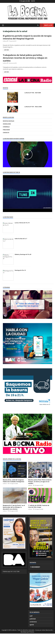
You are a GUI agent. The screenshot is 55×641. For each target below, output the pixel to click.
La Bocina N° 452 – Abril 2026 (32, 92)
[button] (3, 25)
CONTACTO (6, 132)
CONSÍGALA (6, 127)
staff (31, 616)
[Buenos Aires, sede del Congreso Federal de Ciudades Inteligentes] (15, 470)
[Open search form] (38, 25)
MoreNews (23, 632)
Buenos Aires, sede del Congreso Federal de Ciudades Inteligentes (13, 480)
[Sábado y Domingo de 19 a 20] (8, 259)
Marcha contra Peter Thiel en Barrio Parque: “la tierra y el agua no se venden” (39, 481)
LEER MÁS (7, 50)
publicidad (33, 619)
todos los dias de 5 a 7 (21, 238)
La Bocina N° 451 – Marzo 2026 (33, 106)
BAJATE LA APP (48, 25)
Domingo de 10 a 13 (20, 270)
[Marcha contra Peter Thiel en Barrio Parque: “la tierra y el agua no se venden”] (40, 470)
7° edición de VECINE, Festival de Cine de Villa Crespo (38, 506)
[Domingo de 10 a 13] (8, 275)
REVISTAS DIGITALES (8, 121)
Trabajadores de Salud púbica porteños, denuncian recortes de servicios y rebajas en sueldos (25, 58)
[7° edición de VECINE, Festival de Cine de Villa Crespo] (40, 495)
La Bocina (5, 41)
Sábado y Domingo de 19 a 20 (23, 254)
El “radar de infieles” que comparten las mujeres (27, 304)
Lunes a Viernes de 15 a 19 (22, 223)
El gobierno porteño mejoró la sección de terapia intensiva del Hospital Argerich (27, 37)
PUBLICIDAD (6, 130)
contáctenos (33, 622)
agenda (32, 624)
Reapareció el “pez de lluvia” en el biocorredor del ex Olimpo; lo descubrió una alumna (14, 507)
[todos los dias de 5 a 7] (8, 243)
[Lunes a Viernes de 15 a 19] (8, 227)
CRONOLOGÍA (7, 124)
